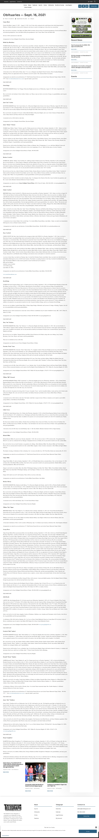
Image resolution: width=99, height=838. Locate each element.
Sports (40, 5)
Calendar (58, 812)
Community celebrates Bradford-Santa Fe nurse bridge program (34, 785)
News (29, 5)
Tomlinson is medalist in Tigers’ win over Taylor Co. (57, 785)
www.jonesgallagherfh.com (45, 624)
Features (35, 5)
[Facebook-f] (83, 6)
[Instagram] (86, 6)
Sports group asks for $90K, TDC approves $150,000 (80, 45)
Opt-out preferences (5, 835)
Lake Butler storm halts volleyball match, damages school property (81, 66)
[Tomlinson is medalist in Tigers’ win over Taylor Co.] (57, 772)
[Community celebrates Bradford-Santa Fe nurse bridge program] (35, 772)
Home (25, 5)
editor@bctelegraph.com (84, 808)
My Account (59, 818)
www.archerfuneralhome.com (10, 274)
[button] (96, 827)
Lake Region (68, 5)
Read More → (74, 49)
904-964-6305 (81, 812)
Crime (45, 5)
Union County (27, 7)
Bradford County (59, 5)
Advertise (58, 808)
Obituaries (51, 5)
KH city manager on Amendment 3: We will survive (81, 56)
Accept (88, 831)
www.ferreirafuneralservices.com (15, 78)
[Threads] (80, 6)
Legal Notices (59, 815)
